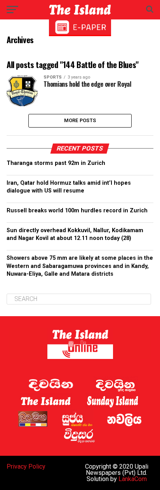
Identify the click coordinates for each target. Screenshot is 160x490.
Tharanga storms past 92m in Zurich (56, 163)
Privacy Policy (26, 466)
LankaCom (132, 479)
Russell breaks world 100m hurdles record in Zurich (78, 210)
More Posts (80, 120)
